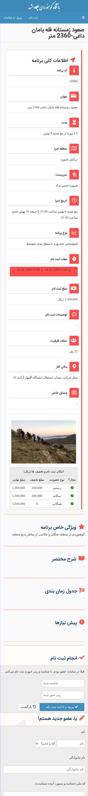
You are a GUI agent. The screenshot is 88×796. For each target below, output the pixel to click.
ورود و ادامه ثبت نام (60, 707)
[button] (83, 17)
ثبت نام (33, 17)
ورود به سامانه (13, 17)
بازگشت (27, 707)
